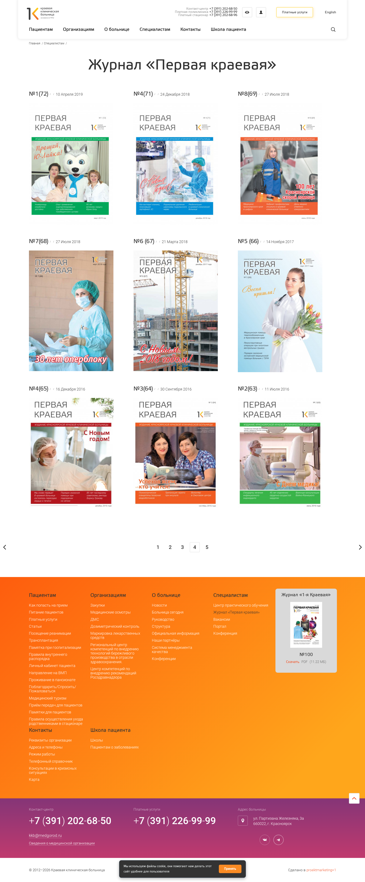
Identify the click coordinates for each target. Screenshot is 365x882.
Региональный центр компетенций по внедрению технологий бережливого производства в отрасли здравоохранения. (114, 653)
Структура (161, 626)
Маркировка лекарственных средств (115, 635)
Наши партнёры (166, 640)
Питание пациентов (46, 612)
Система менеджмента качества (172, 649)
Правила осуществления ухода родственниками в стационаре (56, 721)
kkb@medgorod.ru (45, 835)
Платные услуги (294, 12)
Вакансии (221, 619)
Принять (230, 868)
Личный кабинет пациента (52, 665)
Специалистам (54, 43)
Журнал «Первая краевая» (236, 612)
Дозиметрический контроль (114, 626)
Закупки (97, 605)
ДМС (94, 619)
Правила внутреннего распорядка (48, 656)
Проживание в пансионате (52, 680)
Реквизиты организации (50, 740)
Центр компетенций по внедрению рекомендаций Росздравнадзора (113, 673)
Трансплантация (43, 640)
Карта (34, 779)
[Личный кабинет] (261, 12)
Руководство (163, 619)
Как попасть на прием (48, 605)
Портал (219, 626)
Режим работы (42, 754)
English (330, 12)
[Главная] (43, 14)
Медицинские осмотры (110, 612)
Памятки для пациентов (50, 712)
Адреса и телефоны (46, 747)
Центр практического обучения (240, 605)
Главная (34, 43)
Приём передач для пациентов (55, 705)
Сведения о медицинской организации (62, 843)
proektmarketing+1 (321, 870)
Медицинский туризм (47, 698)
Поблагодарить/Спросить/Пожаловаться (52, 689)
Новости (159, 605)
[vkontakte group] (265, 840)
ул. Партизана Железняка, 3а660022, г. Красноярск (278, 821)
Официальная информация (175, 633)
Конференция (225, 633)
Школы (96, 740)
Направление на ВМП (48, 673)
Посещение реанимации (50, 633)
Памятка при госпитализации (55, 647)
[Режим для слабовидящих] (247, 12)
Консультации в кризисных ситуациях (53, 770)
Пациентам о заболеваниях (114, 747)
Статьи (35, 626)
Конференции (164, 658)
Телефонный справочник (51, 761)
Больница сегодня (168, 612)
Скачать (292, 662)
